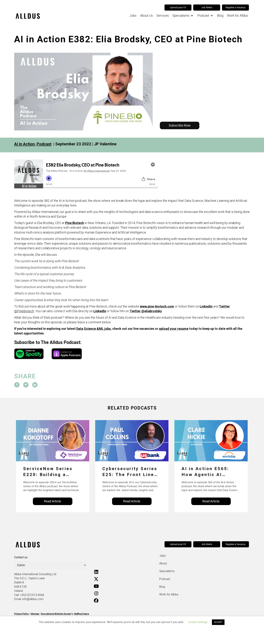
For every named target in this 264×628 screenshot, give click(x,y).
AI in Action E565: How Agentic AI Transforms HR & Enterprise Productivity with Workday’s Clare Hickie (205, 472)
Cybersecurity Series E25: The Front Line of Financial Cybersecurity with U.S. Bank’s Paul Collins (129, 472)
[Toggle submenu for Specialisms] (192, 16)
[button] (179, 125)
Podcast (44, 144)
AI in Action (24, 144)
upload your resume (173, 328)
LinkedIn (206, 306)
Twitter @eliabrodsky (146, 311)
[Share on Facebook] (17, 384)
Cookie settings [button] (197, 622)
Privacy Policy (21, 614)
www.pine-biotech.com (157, 306)
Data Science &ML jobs (93, 328)
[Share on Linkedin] (35, 384)
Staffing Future (81, 614)
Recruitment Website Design (56, 614)
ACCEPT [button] (218, 622)
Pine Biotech (74, 223)
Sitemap (35, 614)
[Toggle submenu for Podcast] (212, 16)
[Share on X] (26, 384)
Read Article (52, 501)
